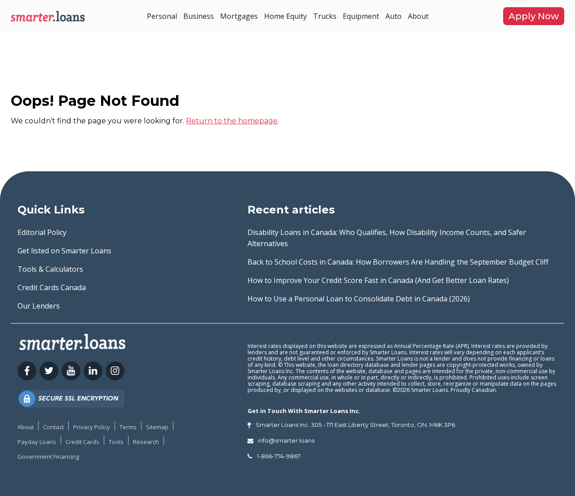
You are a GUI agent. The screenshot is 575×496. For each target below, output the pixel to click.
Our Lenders (39, 306)
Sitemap (157, 427)
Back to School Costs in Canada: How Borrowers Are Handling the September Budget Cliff (398, 262)
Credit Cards (82, 442)
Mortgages (239, 16)
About (418, 16)
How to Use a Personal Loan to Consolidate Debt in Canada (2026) (359, 299)
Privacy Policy (91, 427)
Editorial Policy (42, 232)
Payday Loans (37, 442)
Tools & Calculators (50, 269)
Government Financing (48, 456)
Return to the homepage (232, 121)
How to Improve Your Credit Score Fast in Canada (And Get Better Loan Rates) (378, 280)
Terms (128, 427)
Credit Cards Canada (52, 287)
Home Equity (285, 16)
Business (198, 16)
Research (146, 442)
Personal (162, 16)
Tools (116, 442)
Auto (393, 16)
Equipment (361, 16)
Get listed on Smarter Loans (64, 251)
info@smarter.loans (286, 440)
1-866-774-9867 (279, 456)
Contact (53, 427)
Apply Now (534, 16)
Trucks (324, 16)
